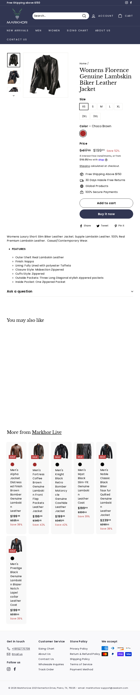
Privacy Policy (79, 648)
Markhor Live (47, 432)
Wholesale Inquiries (51, 664)
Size (83, 99)
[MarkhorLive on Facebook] (15, 669)
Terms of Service (81, 664)
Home (83, 63)
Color (95, 126)
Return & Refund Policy (85, 654)
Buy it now (106, 214)
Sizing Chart (77, 30)
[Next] (13, 95)
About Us (103, 30)
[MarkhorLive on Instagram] (8, 669)
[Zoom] (45, 75)
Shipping (85, 166)
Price (83, 143)
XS (84, 106)
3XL (95, 116)
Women (54, 30)
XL (118, 106)
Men (39, 30)
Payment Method (81, 669)
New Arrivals (18, 30)
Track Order (46, 669)
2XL (84, 116)
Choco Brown (83, 133)
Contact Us (17, 39)
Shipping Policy (80, 659)
